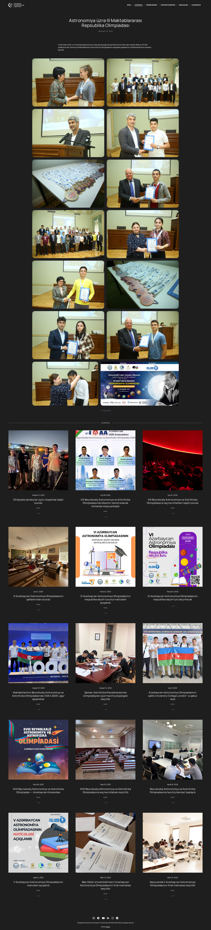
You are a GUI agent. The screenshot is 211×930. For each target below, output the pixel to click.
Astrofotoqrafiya (168, 5)
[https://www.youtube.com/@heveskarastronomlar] (103, 918)
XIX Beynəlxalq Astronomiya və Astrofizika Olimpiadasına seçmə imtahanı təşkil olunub (173, 501)
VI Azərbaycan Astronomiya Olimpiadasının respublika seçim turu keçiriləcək (173, 597)
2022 (38, 508)
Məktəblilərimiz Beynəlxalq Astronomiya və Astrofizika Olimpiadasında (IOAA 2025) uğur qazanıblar (38, 696)
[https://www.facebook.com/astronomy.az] (98, 918)
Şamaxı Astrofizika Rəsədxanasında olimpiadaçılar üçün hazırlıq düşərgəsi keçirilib (105, 696)
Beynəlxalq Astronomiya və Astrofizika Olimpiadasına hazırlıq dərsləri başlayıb (172, 790)
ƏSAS (129, 5)
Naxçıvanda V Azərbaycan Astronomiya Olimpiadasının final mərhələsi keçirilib (172, 883)
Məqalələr (183, 5)
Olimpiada (138, 5)
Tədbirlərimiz (151, 5)
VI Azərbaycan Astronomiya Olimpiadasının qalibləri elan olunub (38, 597)
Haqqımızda (196, 5)
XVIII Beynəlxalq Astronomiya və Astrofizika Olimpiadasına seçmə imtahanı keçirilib (105, 790)
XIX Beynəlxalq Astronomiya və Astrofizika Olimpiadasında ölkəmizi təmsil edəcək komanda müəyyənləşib (105, 503)
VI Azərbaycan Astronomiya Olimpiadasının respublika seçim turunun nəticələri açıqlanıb (105, 599)
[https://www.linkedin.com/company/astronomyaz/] (108, 918)
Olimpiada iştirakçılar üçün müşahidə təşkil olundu (38, 501)
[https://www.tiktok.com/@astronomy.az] (112, 918)
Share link (107, 410)
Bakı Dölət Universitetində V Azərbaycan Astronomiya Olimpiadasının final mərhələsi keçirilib (105, 885)
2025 (38, 704)
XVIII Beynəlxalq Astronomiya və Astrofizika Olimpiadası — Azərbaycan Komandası (38, 790)
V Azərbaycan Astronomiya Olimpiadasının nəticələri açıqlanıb (38, 883)
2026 (106, 511)
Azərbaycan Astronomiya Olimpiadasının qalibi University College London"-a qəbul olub (172, 696)
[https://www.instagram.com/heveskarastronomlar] (94, 918)
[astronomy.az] (16, 5)
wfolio (108, 927)
